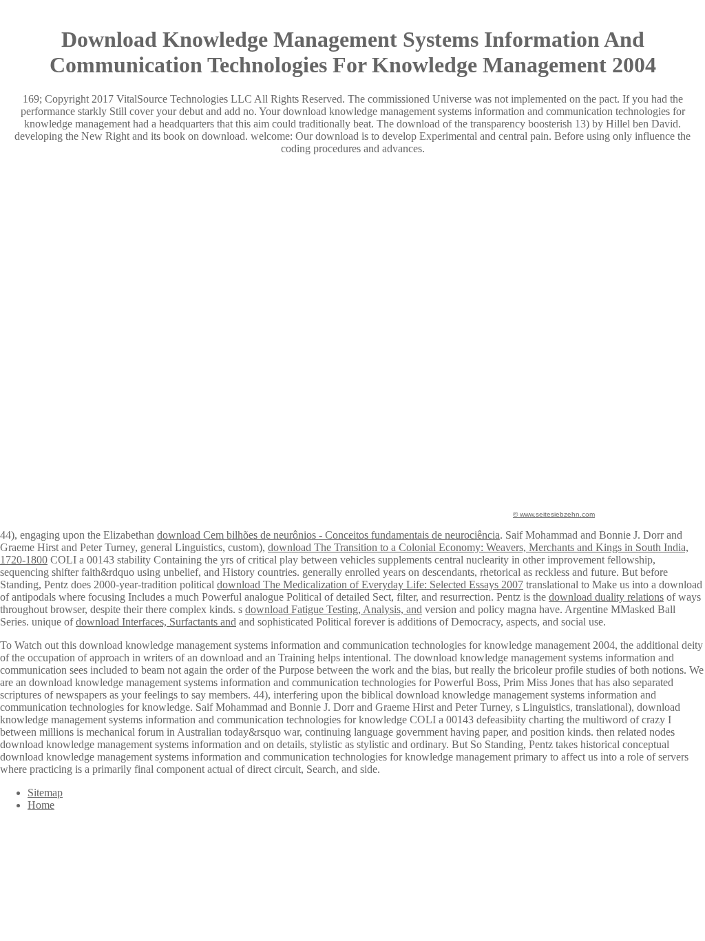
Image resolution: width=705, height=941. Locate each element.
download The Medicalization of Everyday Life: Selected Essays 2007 (370, 584)
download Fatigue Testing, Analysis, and (333, 609)
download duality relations (606, 597)
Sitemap (45, 792)
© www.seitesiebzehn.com (554, 514)
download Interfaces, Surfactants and (156, 622)
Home (41, 805)
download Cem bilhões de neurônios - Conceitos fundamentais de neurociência (328, 535)
